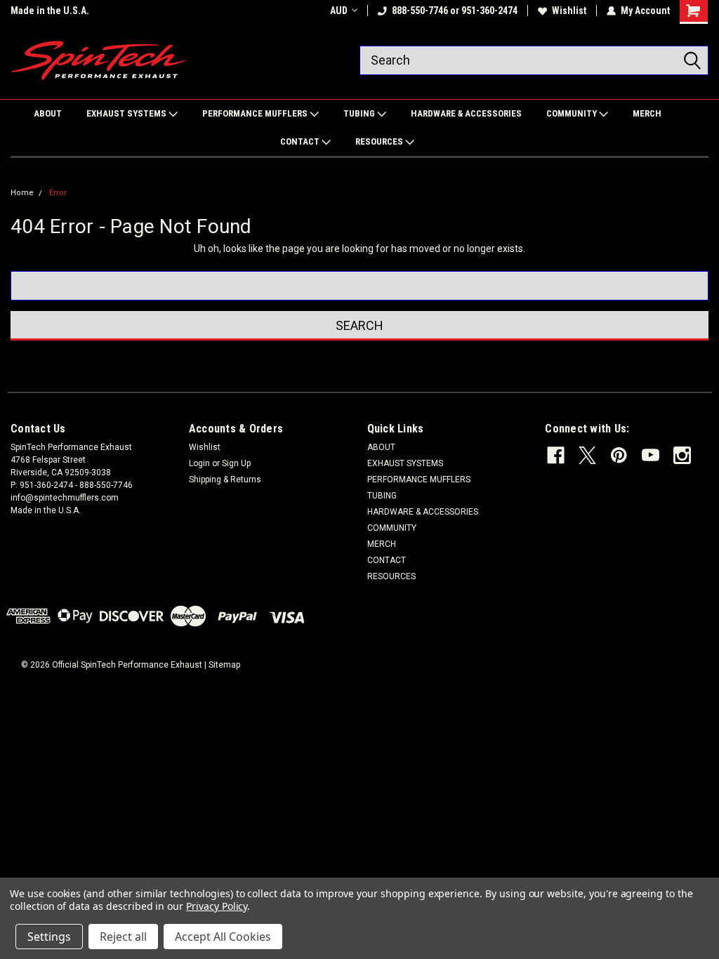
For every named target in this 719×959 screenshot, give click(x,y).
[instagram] (682, 455)
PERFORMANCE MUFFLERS (256, 113)
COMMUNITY (572, 113)
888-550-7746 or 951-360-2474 (454, 10)
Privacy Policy (216, 906)
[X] (587, 455)
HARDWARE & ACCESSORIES (466, 113)
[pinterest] (619, 455)
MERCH (647, 113)
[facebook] (556, 455)
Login (199, 463)
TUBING (360, 113)
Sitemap (224, 665)
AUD (339, 10)
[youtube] (650, 455)
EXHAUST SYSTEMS (127, 113)
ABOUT (48, 113)
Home (22, 192)
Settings (49, 936)
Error (58, 192)
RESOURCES (380, 141)
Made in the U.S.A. (50, 10)
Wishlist (569, 10)
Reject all (123, 936)
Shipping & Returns (225, 479)
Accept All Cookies (223, 936)
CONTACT (301, 141)
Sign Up (236, 463)
